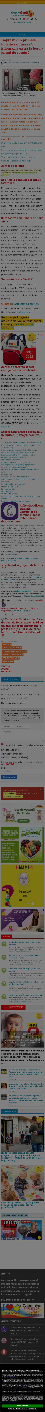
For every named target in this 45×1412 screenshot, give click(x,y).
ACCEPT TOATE (22, 1406)
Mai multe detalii (11, 1376)
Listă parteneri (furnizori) (8, 1402)
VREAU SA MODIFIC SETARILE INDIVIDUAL (22, 1409)
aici (22, 1384)
